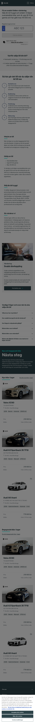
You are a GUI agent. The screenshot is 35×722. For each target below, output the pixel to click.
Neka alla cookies (17, 716)
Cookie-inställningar (17, 720)
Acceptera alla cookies (17, 712)
